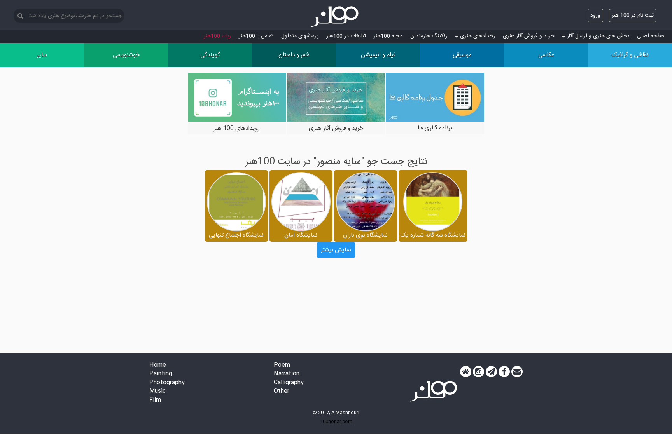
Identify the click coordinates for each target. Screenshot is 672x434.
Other (281, 391)
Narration (286, 374)
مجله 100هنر (388, 36)
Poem (282, 365)
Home (157, 365)
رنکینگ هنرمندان (428, 36)
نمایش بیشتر (336, 250)
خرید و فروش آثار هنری (528, 36)
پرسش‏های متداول (299, 36)
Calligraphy (289, 382)
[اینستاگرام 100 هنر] (478, 372)
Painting (160, 374)
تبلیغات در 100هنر (346, 36)
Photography (167, 382)
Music (157, 391)
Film (155, 400)
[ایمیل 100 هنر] (517, 372)
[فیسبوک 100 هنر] (504, 372)
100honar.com (336, 421)
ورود (595, 15)
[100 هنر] (336, 17)
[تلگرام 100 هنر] (491, 372)
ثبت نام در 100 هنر (633, 15)
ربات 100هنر (217, 36)
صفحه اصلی (650, 36)
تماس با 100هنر (256, 36)
